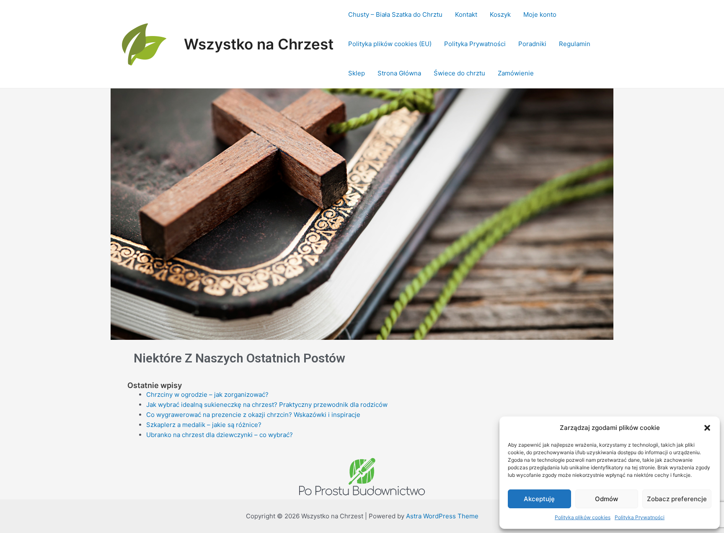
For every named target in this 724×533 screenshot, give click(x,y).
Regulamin (574, 44)
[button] (707, 428)
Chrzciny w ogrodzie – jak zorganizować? (207, 394)
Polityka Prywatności (640, 517)
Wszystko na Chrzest (259, 44)
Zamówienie (516, 73)
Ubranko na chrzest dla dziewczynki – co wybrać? (219, 435)
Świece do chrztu (459, 73)
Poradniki (532, 44)
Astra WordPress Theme (442, 516)
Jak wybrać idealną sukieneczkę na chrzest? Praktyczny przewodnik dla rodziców (267, 405)
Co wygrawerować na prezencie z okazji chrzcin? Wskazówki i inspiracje (253, 415)
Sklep (356, 73)
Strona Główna (399, 73)
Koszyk (500, 14)
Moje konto (539, 14)
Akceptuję (539, 499)
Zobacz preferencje (677, 499)
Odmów (606, 499)
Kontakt (466, 14)
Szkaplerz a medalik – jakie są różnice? (203, 425)
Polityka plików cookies (582, 517)
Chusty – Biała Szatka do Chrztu (395, 14)
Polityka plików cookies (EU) (390, 44)
